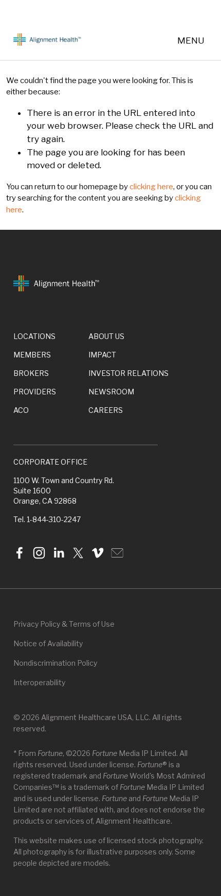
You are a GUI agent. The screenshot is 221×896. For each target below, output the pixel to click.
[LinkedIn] (58, 553)
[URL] (117, 553)
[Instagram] (39, 553)
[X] (78, 553)
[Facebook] (19, 553)
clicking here (151, 186)
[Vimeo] (97, 553)
